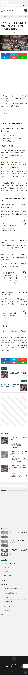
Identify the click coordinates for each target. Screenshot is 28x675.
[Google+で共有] (22, 54)
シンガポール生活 (7, 563)
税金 (3, 614)
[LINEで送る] (22, 57)
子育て (22, 32)
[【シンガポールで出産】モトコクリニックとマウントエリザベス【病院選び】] (4, 374)
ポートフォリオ (8, 606)
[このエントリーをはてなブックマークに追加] (5, 57)
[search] (23, 5)
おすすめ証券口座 (10, 593)
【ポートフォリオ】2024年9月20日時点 (18, 532)
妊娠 (19, 32)
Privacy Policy (5, 664)
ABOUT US (13, 664)
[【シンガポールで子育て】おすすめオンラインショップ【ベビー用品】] (4, 454)
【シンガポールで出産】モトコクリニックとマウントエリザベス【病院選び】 (18, 373)
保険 (3, 580)
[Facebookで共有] (5, 54)
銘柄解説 (7, 601)
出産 (17, 32)
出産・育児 (11, 32)
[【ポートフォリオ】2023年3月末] (4, 543)
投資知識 (6, 610)
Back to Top (25, 673)
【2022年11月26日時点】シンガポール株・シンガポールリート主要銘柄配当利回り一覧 (18, 551)
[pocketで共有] (14, 57)
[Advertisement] (14, 76)
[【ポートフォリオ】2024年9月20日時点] (4, 534)
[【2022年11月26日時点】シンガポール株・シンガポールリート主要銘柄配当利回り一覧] (4, 552)
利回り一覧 (8, 597)
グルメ (6, 567)
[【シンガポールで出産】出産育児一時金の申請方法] (4, 440)
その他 (6, 571)
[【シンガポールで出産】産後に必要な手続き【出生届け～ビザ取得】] (23, 387)
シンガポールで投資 (9, 588)
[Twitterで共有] (14, 54)
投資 (3, 584)
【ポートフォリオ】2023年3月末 (16, 540)
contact (20, 664)
